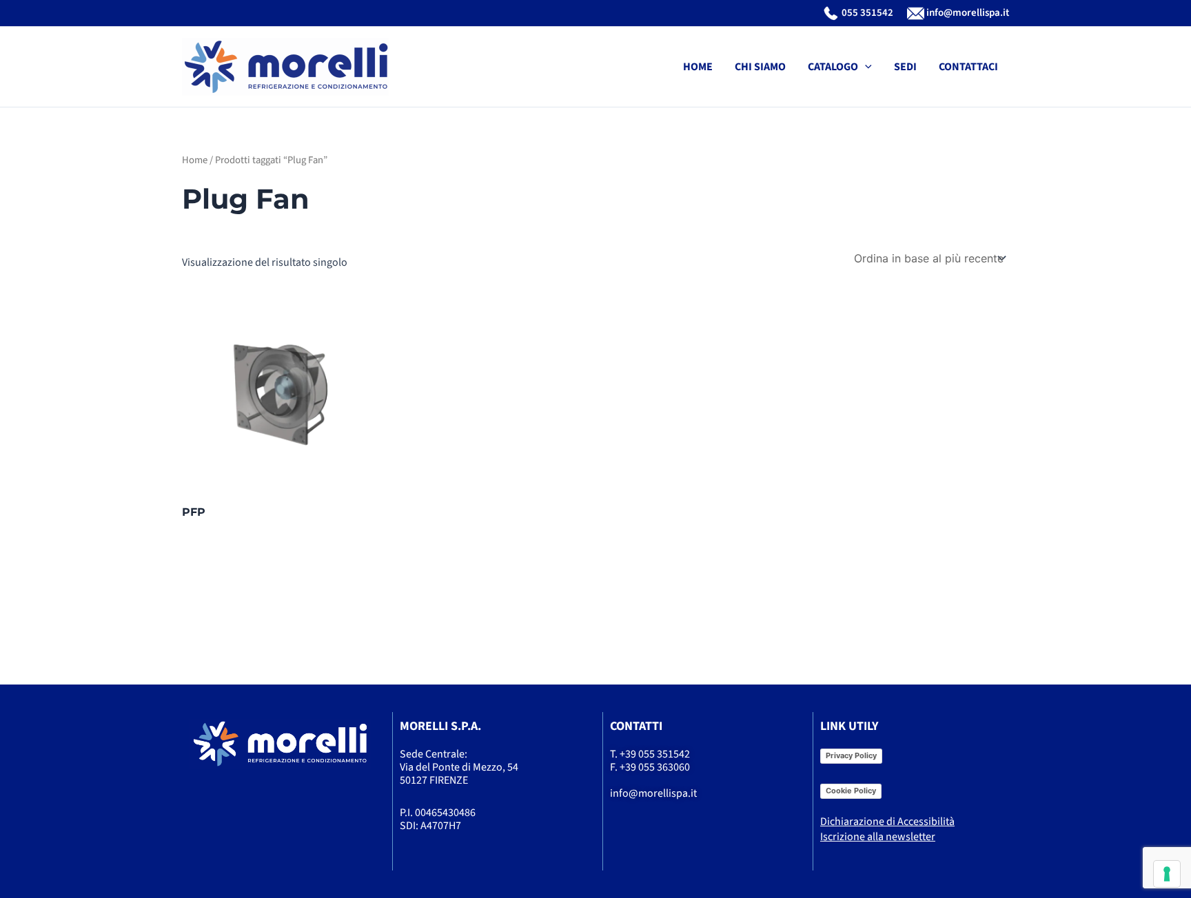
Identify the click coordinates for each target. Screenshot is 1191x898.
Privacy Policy (851, 755)
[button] (865, 66)
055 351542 (866, 13)
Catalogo (833, 66)
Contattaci (968, 66)
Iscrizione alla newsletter (877, 836)
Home (698, 66)
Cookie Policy (851, 790)
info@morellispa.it (966, 13)
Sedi (905, 66)
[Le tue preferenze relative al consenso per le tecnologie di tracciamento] (1167, 874)
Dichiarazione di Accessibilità (887, 821)
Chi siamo (760, 66)
